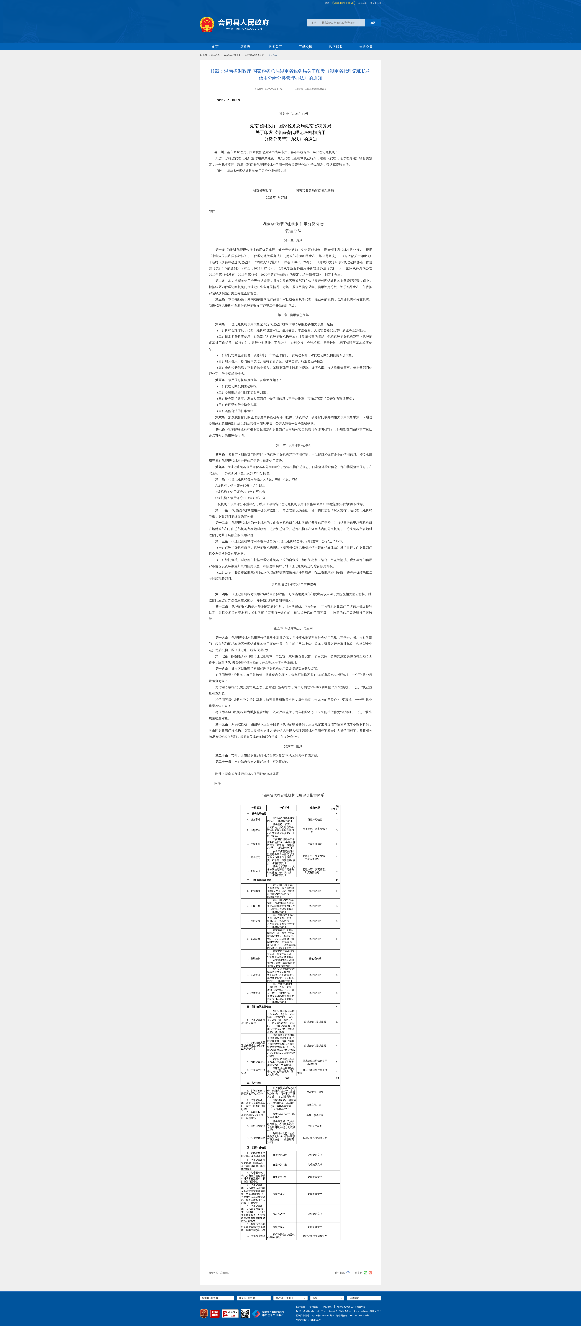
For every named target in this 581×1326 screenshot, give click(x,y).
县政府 (245, 46)
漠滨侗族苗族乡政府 (254, 55)
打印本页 (213, 1272)
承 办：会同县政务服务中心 (367, 1311)
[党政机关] (204, 1313)
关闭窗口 (225, 1272)
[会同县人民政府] (234, 24)
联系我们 (300, 1306)
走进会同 (366, 46)
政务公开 (275, 46)
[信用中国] (215, 1314)
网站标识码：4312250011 (309, 1319)
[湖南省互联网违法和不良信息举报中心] (268, 1314)
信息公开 (215, 55)
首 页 (215, 46)
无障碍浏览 (338, 3)
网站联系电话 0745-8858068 (351, 1306)
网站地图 (327, 1306)
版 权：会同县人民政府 (307, 1311)
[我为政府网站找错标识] (230, 1313)
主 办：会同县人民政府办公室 (336, 1311)
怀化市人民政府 (247, 1298)
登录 (372, 3)
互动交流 (305, 46)
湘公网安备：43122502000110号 (352, 1315)
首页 (205, 55)
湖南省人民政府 (210, 1298)
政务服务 (336, 46)
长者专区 (350, 3)
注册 (379, 3)
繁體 (327, 3)
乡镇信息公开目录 (232, 55)
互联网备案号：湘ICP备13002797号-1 (315, 1315)
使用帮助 (313, 1306)
